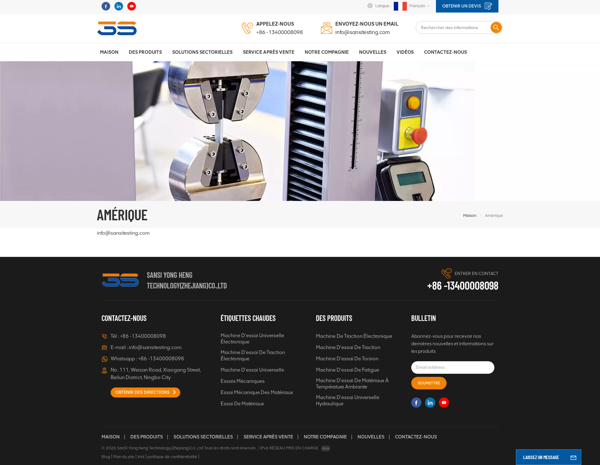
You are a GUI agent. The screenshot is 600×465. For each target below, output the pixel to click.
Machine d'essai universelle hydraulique (347, 400)
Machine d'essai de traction (348, 347)
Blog (106, 456)
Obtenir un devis (462, 6)
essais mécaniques (243, 381)
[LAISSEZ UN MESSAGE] (573, 457)
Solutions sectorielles (202, 52)
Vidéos (405, 52)
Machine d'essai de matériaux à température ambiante (352, 384)
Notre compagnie (325, 437)
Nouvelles (372, 52)
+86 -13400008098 (279, 32)
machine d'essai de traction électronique (253, 355)
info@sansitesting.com (362, 32)
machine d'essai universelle (252, 370)
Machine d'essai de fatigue (347, 370)
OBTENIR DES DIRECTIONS (143, 392)
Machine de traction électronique (354, 336)
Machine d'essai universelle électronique (252, 338)
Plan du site (123, 456)
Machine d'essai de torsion (347, 359)
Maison (109, 52)
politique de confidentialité (172, 456)
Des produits (145, 52)
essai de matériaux (242, 404)
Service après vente (268, 437)
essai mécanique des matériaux (257, 392)
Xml (141, 456)
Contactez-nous (445, 52)
